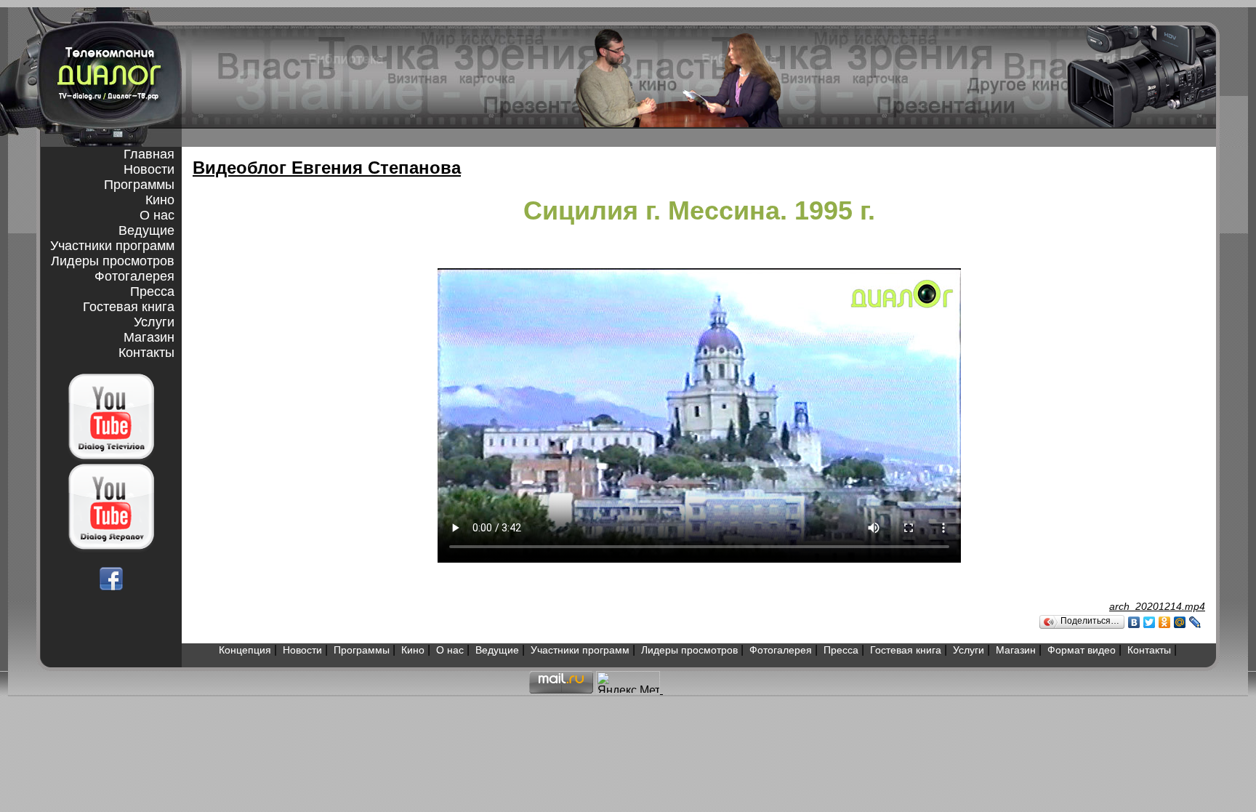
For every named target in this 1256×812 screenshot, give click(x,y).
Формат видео (1081, 650)
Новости (149, 169)
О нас (157, 215)
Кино (159, 200)
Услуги (154, 322)
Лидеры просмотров (112, 261)
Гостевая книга (128, 307)
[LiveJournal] (1195, 622)
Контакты (146, 352)
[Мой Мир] (1180, 622)
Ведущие (146, 230)
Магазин (149, 337)
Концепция (245, 650)
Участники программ (112, 245)
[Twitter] (1149, 622)
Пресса (152, 291)
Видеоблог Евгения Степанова (327, 167)
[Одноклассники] (1164, 622)
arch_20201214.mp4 (1157, 606)
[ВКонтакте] (1134, 622)
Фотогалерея (134, 276)
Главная (149, 154)
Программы (139, 184)
